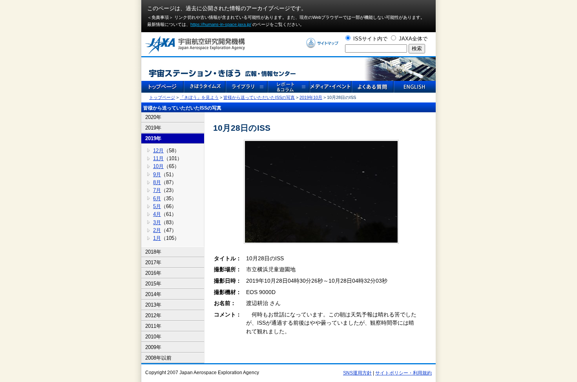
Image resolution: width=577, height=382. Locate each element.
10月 (158, 166)
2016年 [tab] (153, 273)
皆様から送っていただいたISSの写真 (259, 97)
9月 (157, 174)
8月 (157, 182)
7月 (157, 190)
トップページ (162, 97)
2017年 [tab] (153, 262)
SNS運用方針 (357, 373)
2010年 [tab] (153, 337)
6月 (157, 198)
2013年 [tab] (153, 305)
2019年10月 (310, 97)
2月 (157, 230)
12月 (158, 151)
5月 (157, 206)
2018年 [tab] (153, 252)
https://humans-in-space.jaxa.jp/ (220, 24)
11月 (158, 158)
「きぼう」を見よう (199, 97)
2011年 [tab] (153, 326)
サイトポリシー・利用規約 (403, 373)
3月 (157, 222)
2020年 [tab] (153, 117)
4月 (157, 214)
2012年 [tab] (153, 315)
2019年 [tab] (153, 128)
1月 (157, 238)
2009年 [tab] (153, 347)
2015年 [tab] (153, 284)
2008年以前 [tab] (158, 358)
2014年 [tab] (153, 294)
